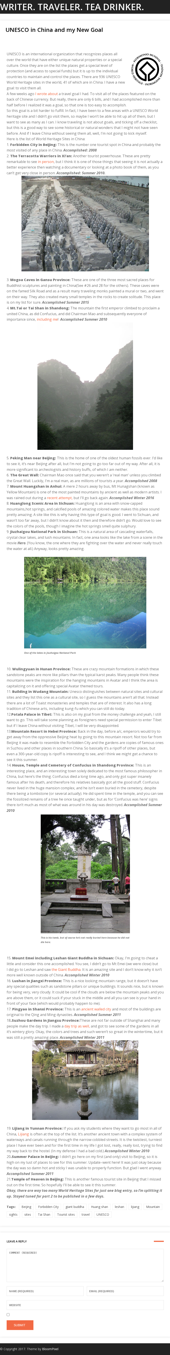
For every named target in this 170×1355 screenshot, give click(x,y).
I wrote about (46, 93)
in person (45, 161)
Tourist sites (66, 1214)
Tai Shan (44, 1214)
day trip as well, (77, 1026)
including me (47, 319)
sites (27, 1214)
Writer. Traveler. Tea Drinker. (72, 7)
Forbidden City (48, 1207)
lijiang (135, 1207)
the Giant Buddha (66, 969)
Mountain (153, 1207)
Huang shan (99, 1207)
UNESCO (103, 1214)
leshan (119, 1207)
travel (86, 1214)
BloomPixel (50, 1349)
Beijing (26, 1207)
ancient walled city (96, 1009)
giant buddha (75, 1207)
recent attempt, (60, 497)
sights (13, 1214)
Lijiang (23, 1134)
